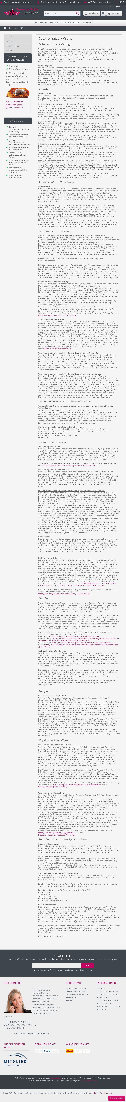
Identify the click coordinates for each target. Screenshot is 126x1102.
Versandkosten (55, 1078)
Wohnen (10, 41)
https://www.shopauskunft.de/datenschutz (57, 315)
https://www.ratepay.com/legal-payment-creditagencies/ (80, 585)
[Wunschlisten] (103, 13)
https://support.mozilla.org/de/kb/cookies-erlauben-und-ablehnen (81, 643)
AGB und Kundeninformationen (108, 990)
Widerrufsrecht (105, 1003)
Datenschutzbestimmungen (51, 970)
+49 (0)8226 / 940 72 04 (17, 1022)
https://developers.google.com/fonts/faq (56, 835)
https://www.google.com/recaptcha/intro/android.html (77, 785)
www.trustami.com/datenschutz (57, 349)
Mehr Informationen (102, 1093)
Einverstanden (116, 1098)
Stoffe (9, 37)
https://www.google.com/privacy (52, 787)
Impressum (103, 1009)
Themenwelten (13, 46)
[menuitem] (114, 6)
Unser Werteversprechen (78, 992)
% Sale (9, 51)
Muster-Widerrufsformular (110, 1006)
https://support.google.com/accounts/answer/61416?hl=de (72, 636)
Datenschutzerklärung (109, 995)
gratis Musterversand (76, 989)
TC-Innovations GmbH (88, 1081)
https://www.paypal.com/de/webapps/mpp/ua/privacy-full (69, 466)
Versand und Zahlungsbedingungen (109, 999)
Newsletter (72, 997)
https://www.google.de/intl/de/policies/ (55, 833)
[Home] (35, 23)
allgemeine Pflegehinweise (78, 995)
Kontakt (70, 1000)
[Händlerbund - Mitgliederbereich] (16, 1059)
